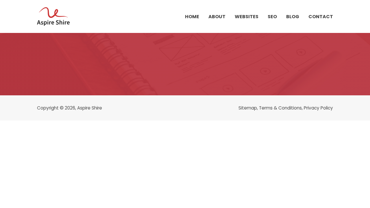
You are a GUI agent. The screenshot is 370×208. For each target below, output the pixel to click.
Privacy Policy (318, 108)
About (216, 16)
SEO (272, 16)
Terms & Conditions (280, 108)
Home (192, 16)
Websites (246, 16)
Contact (320, 16)
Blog (292, 16)
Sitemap (247, 108)
